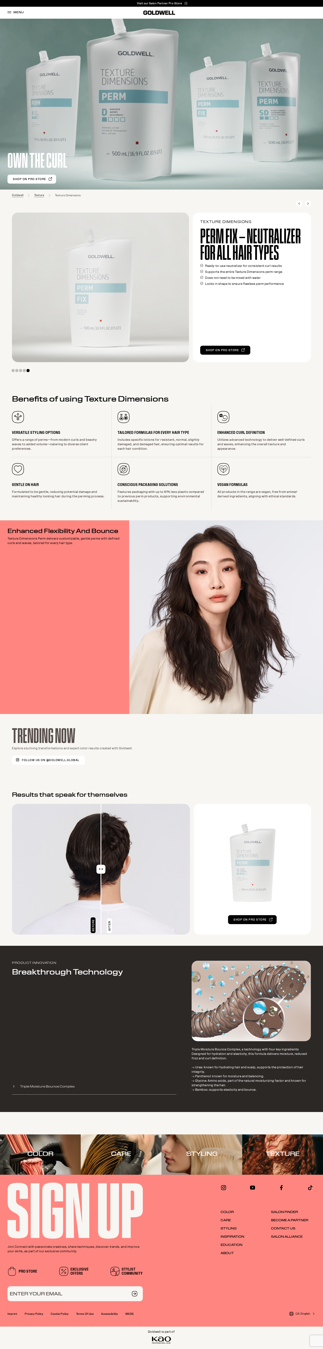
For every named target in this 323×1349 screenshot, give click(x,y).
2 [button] (17, 370)
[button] (100, 869)
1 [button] (13, 370)
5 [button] (28, 370)
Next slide (308, 204)
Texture (39, 195)
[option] (161, 104)
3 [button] (20, 370)
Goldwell (17, 195)
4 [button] (24, 370)
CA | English (303, 1313)
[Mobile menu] (9, 13)
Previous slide (299, 204)
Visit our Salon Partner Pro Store (159, 3)
